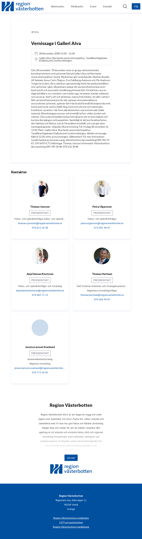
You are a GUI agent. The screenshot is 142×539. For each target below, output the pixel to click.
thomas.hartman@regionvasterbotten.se (102, 294)
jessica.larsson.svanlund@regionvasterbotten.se (39, 368)
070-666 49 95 (102, 299)
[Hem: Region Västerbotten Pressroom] (22, 6)
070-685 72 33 (40, 294)
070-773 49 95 (40, 372)
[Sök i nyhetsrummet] (125, 6)
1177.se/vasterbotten (71, 522)
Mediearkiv (77, 6)
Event (93, 6)
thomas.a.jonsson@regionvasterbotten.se (40, 223)
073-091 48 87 (102, 227)
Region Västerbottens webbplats (71, 517)
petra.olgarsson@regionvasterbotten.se (102, 223)
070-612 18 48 (40, 227)
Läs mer (71, 457)
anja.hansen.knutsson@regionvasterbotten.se (40, 290)
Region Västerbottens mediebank (71, 526)
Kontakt (107, 6)
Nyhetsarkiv (57, 6)
